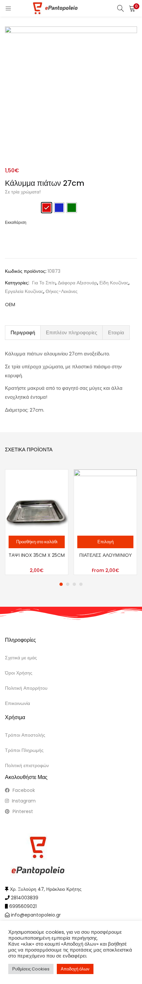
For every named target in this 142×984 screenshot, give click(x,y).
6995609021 (23, 906)
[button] (132, 8)
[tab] (23, 332)
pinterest (22, 811)
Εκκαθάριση (15, 222)
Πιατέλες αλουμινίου (105, 555)
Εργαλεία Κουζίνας (24, 291)
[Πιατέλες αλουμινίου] (105, 500)
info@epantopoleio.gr (36, 915)
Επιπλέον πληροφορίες (71, 332)
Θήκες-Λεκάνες (62, 291)
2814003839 (24, 897)
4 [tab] (81, 584)
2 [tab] (67, 584)
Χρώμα (14, 205)
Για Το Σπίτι (43, 282)
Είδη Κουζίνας (113, 282)
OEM (10, 304)
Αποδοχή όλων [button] (75, 969)
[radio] (47, 208)
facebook (23, 790)
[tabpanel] (36, 522)
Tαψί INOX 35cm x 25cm (37, 555)
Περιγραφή (23, 332)
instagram (23, 801)
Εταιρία (116, 332)
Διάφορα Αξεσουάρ (77, 282)
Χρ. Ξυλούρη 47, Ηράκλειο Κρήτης (46, 889)
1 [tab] (61, 584)
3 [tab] (74, 584)
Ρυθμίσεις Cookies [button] (31, 969)
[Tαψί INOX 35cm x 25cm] (36, 500)
